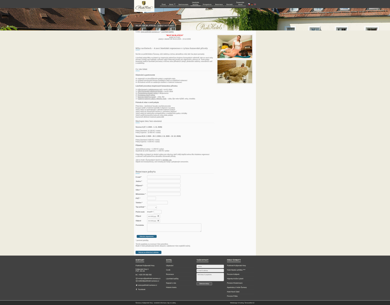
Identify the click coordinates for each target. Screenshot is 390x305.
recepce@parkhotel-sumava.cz (149, 278)
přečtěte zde (167, 160)
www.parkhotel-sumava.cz (150, 32)
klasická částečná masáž (147, 97)
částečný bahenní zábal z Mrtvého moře (152, 99)
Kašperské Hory (147, 303)
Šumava (138, 303)
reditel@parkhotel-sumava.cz (148, 281)
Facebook (141, 289)
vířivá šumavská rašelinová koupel (150, 91)
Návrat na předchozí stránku (148, 252)
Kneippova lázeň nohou (146, 95)
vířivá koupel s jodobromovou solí (149, 89)
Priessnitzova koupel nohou (148, 93)
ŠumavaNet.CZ (249, 303)
